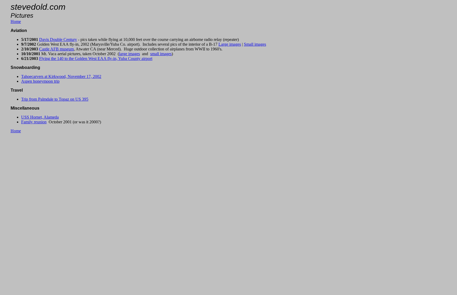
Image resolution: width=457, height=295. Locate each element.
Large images (229, 44)
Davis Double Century (58, 39)
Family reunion (34, 122)
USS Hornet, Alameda (40, 117)
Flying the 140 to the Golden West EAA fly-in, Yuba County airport (95, 58)
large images (129, 53)
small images (161, 53)
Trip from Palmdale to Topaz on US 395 (54, 99)
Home (16, 21)
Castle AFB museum (56, 49)
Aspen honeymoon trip (40, 81)
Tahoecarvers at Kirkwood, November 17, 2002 (61, 76)
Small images (255, 44)
